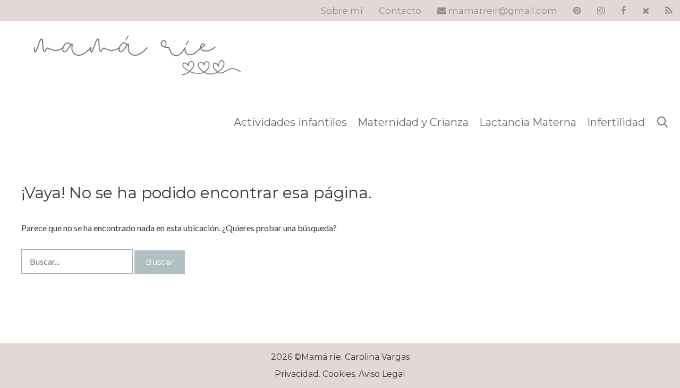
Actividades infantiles (290, 122)
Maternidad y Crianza (413, 122)
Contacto (400, 10)
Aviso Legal (382, 374)
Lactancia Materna (527, 122)
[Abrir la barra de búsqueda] (662, 122)
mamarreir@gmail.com (501, 10)
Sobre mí (342, 10)
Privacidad (297, 374)
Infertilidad (616, 122)
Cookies (338, 374)
